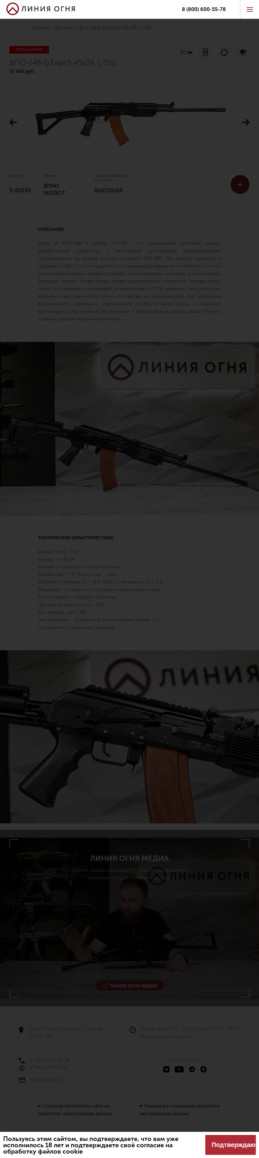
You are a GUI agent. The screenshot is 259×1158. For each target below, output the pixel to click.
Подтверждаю (234, 1144)
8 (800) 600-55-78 (204, 9)
